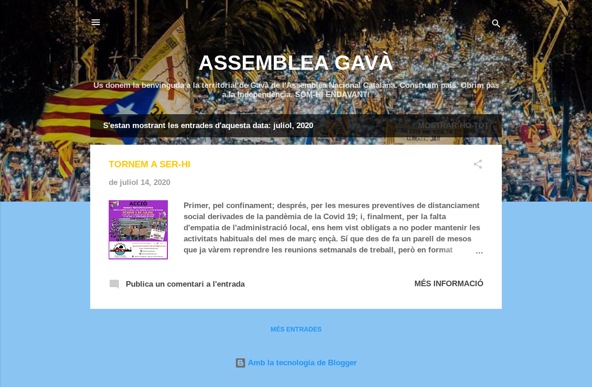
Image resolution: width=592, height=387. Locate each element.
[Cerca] (496, 25)
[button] (477, 166)
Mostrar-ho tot (453, 125)
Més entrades (296, 329)
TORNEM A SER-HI (150, 164)
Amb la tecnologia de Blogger (301, 362)
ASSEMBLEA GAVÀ (296, 62)
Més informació (448, 283)
